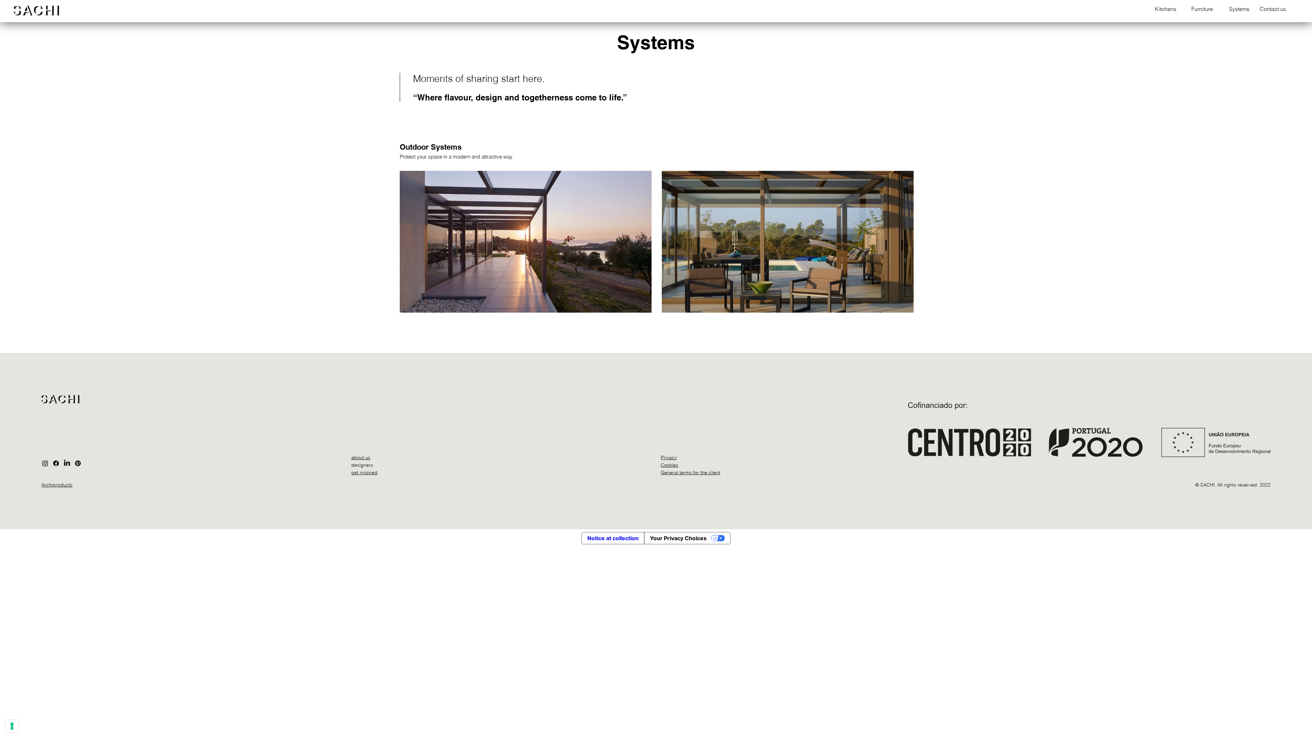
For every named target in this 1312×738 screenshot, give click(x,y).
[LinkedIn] (67, 463)
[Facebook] (56, 463)
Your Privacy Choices (678, 538)
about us (360, 457)
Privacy (669, 457)
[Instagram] (45, 463)
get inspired (364, 472)
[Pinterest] (78, 463)
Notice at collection (613, 538)
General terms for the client (690, 472)
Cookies (669, 465)
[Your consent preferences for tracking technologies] (11, 726)
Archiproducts (56, 485)
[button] (1163, 9)
